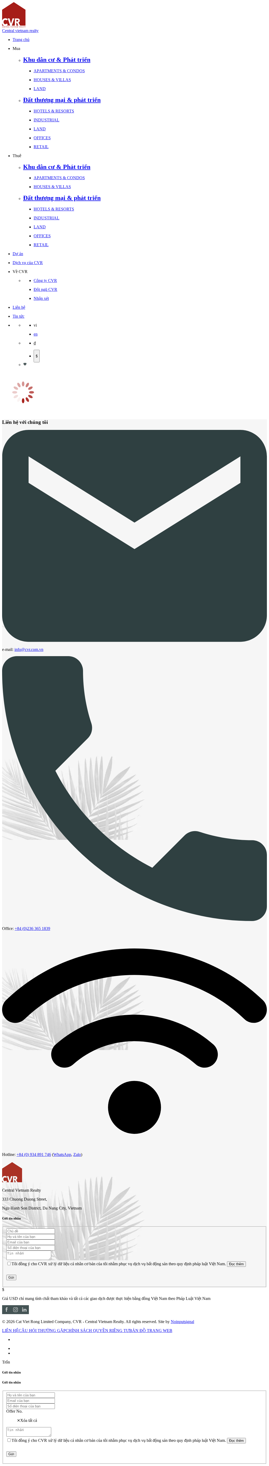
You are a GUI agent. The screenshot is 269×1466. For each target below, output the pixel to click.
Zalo (77, 1154)
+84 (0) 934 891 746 (34, 1154)
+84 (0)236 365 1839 (32, 928)
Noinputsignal (182, 1321)
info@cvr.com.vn (28, 649)
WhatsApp (62, 1154)
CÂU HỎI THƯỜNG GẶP (42, 1330)
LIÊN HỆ (10, 1330)
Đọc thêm (236, 1264)
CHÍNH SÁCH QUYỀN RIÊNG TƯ (97, 1330)
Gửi (11, 1277)
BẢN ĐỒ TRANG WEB (150, 1330)
